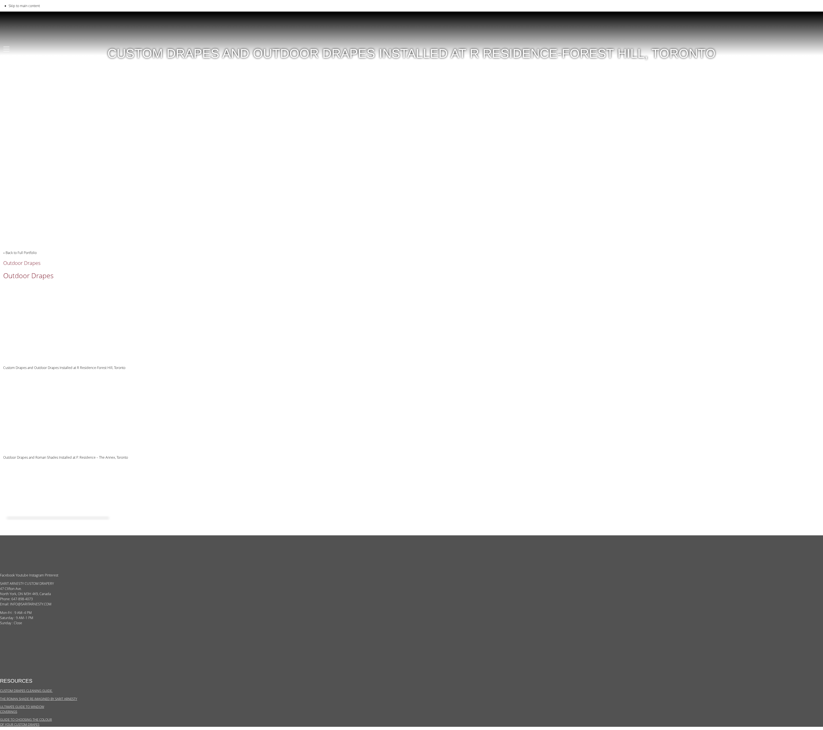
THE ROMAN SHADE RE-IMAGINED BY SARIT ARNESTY (38, 699)
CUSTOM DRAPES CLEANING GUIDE (26, 690)
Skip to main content (24, 5)
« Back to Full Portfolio (20, 252)
